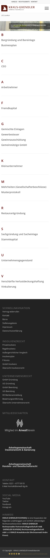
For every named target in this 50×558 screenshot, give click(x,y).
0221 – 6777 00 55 (17, 483)
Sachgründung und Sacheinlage (19, 234)
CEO (3, 66)
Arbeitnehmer (9, 87)
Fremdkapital (9, 108)
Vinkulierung (8, 286)
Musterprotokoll (10, 192)
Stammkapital (9, 239)
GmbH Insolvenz (9, 364)
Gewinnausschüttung (13, 139)
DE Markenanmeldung (12, 395)
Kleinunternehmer (12, 166)
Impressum (7, 327)
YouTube (6, 498)
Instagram (6, 507)
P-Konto (6, 360)
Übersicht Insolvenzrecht (13, 368)
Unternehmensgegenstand (16, 260)
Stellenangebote (9, 323)
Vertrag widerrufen (10, 311)
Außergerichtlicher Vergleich (14, 352)
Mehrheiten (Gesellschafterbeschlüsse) (23, 187)
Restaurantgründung (13, 213)
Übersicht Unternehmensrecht (16, 402)
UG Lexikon (5, 15)
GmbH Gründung (10, 379)
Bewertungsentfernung (12, 399)
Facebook (6, 504)
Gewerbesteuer (10, 134)
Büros (5, 319)
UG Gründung (8, 383)
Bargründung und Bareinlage (18, 40)
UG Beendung (8, 391)
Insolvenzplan (8, 356)
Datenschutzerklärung (12, 331)
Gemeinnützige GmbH (14, 145)
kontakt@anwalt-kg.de (18, 486)
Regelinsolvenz (8, 348)
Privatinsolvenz (9, 345)
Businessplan (9, 45)
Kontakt (5, 315)
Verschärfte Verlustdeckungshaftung (22, 281)
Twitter (5, 501)
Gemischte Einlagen (12, 129)
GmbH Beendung (10, 387)
